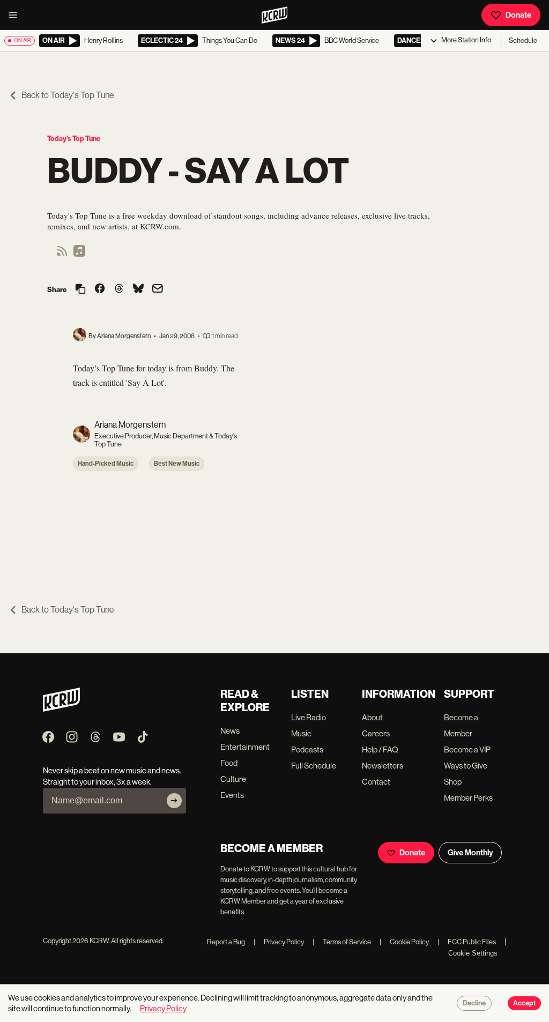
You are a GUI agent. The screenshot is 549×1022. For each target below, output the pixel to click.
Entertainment (245, 746)
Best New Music (176, 463)
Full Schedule (313, 765)
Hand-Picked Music (105, 463)
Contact (376, 781)
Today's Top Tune (73, 139)
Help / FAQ (380, 749)
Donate (518, 15)
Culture (233, 779)
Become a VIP (467, 749)
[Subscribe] (174, 800)
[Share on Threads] (119, 289)
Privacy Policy (279, 942)
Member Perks (468, 797)
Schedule (523, 40)
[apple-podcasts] (79, 254)
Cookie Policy (404, 942)
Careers (376, 733)
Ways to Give (465, 765)
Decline (474, 1003)
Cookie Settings (473, 953)
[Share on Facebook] (99, 289)
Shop (453, 781)
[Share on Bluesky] (138, 289)
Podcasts (307, 749)
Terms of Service (342, 942)
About (372, 717)
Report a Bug (226, 942)
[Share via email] (157, 289)
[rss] (62, 254)
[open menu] (16, 15)
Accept (524, 1003)
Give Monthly (470, 852)
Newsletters (382, 765)
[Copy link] (80, 290)
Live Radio (308, 717)
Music (301, 733)
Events (232, 795)
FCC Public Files (466, 942)
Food (229, 762)
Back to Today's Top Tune (67, 95)
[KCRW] (61, 708)
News (230, 730)
